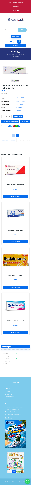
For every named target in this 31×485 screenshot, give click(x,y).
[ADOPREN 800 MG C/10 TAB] (16, 169)
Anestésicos (14, 54)
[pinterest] (14, 126)
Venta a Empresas (15, 36)
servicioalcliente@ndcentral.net (15, 414)
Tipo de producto (7, 361)
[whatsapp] (16, 126)
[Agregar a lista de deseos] (15, 181)
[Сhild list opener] (15, 353)
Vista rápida (18, 181)
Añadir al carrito (18, 116)
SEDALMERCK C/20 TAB (15, 275)
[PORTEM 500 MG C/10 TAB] (16, 215)
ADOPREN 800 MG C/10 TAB (15, 185)
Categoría (5, 353)
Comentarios (21, 140)
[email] (19, 126)
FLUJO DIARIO (19, 104)
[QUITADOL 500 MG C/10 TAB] (16, 305)
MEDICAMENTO (20, 98)
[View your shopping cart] (18, 42)
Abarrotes (5, 350)
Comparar (25, 121)
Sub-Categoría (7, 356)
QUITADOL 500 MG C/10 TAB (15, 321)
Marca (5, 363)
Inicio (8, 54)
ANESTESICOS (19, 110)
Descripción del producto (8, 140)
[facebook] (9, 126)
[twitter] (11, 126)
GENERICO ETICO (20, 101)
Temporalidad (7, 358)
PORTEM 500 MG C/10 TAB (15, 230)
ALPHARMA (19, 107)
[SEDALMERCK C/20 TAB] (16, 260)
